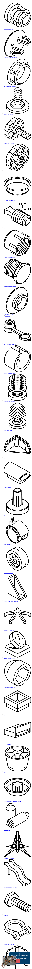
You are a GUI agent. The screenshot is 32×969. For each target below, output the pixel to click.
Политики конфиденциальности (19, 958)
